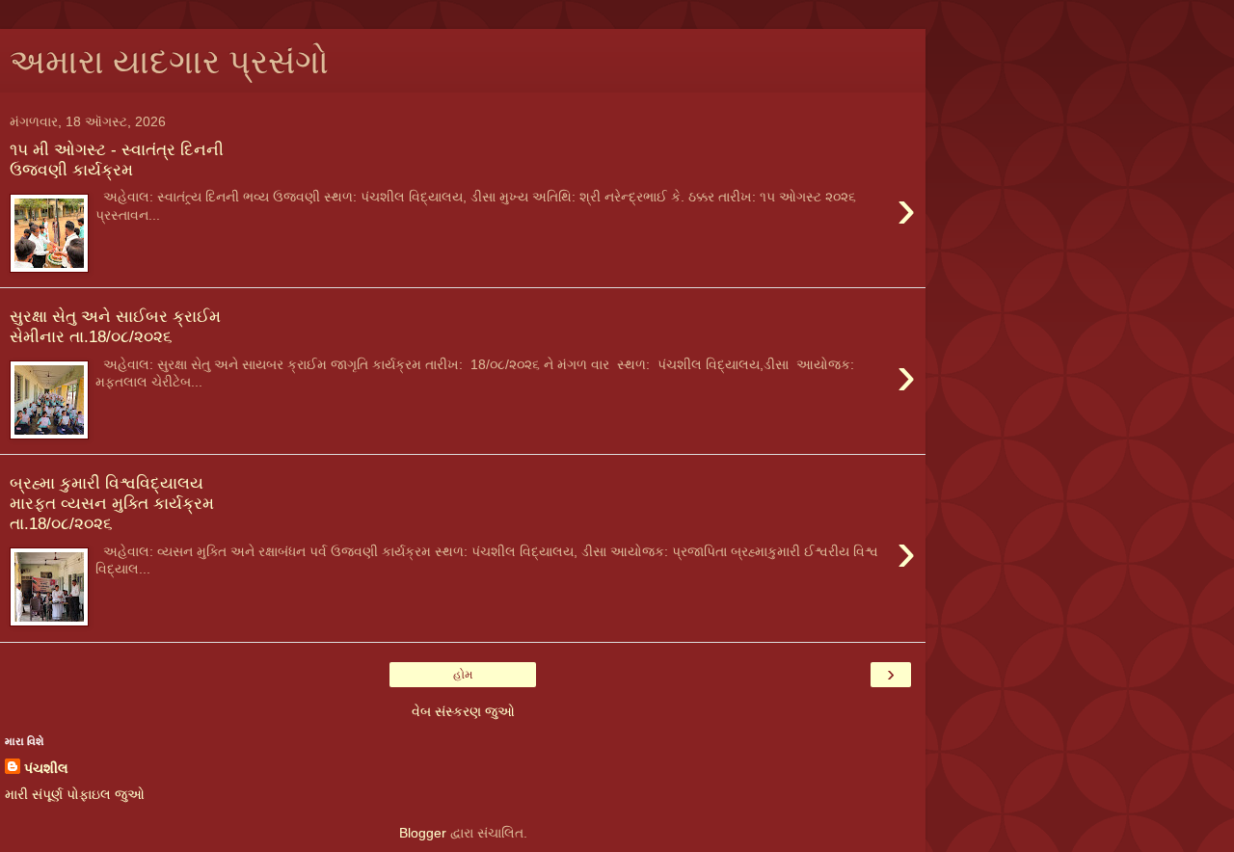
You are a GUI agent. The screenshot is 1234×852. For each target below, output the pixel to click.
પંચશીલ (46, 768)
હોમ (462, 674)
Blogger (422, 832)
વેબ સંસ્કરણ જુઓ (463, 711)
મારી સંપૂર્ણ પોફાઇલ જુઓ (75, 794)
